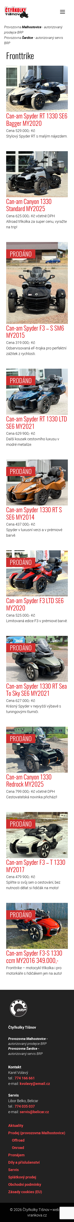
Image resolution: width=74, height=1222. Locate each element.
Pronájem (16, 1154)
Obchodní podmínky (24, 1184)
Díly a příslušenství (24, 1162)
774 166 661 (25, 1078)
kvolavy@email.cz (35, 1083)
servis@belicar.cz (34, 1111)
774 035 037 (25, 1106)
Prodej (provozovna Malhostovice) (36, 1132)
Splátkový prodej (22, 1177)
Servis (13, 1169)
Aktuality (15, 1125)
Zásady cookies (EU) (25, 1191)
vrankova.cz (37, 1215)
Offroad (18, 1140)
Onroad (18, 1147)
